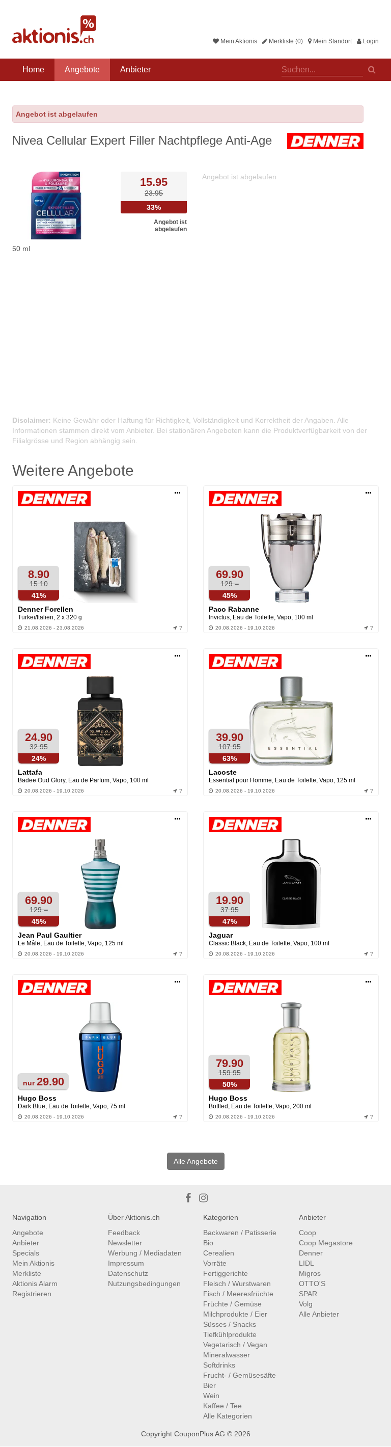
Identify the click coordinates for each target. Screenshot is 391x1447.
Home (33, 69)
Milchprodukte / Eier (235, 1314)
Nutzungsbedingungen (144, 1283)
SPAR (308, 1294)
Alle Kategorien (227, 1416)
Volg (306, 1304)
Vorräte (215, 1263)
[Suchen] (372, 68)
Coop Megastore (326, 1243)
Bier (209, 1385)
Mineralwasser (226, 1355)
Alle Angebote (196, 1161)
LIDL (306, 1263)
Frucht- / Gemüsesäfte (239, 1375)
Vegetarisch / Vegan (235, 1345)
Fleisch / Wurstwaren (237, 1283)
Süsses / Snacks (229, 1324)
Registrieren (31, 1294)
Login (370, 41)
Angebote (82, 69)
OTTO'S (312, 1283)
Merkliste (26, 1273)
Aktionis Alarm (35, 1283)
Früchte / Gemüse (232, 1304)
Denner (311, 1253)
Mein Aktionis (238, 41)
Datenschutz (128, 1273)
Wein (211, 1395)
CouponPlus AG (199, 1434)
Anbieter (135, 69)
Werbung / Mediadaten (145, 1253)
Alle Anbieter (319, 1314)
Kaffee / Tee (222, 1406)
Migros (310, 1273)
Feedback (124, 1232)
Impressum (126, 1263)
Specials (25, 1253)
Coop (307, 1232)
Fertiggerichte (225, 1273)
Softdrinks (219, 1365)
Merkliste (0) (285, 41)
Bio (208, 1243)
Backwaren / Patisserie (239, 1232)
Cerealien (218, 1253)
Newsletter (125, 1243)
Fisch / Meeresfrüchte (238, 1294)
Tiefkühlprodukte (230, 1334)
